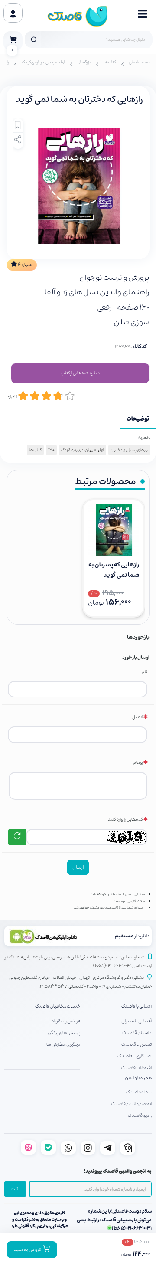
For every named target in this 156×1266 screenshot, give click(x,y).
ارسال (78, 867)
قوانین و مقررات (65, 1020)
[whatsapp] (68, 1148)
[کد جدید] (17, 837)
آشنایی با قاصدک (136, 1006)
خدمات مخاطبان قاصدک (57, 1006)
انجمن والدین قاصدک (131, 1103)
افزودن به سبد (28, 1249)
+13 (51, 450)
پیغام (138, 762)
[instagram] (88, 1148)
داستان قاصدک (137, 1032)
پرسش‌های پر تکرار (63, 1032)
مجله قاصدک (139, 1092)
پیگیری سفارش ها (63, 1044)
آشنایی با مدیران (136, 1020)
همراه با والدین (138, 1078)
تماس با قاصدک (136, 1044)
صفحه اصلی (139, 62)
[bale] (48, 1147)
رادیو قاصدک (140, 1115)
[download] (43, 936)
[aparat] (28, 1147)
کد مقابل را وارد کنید (125, 819)
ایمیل (137, 717)
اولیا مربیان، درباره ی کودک (43, 62)
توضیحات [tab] (138, 419)
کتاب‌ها (110, 62)
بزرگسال (84, 62)
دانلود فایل (80, 373)
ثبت (14, 1189)
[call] (127, 1148)
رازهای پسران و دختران (129, 450)
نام (144, 671)
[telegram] (107, 1148)
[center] (33, 39)
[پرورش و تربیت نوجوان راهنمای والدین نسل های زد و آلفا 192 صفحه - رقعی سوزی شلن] (113, 530)
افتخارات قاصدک (136, 1067)
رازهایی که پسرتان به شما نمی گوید (113, 570)
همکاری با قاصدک (134, 1056)
